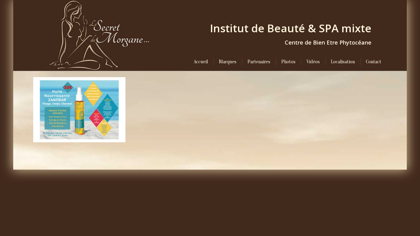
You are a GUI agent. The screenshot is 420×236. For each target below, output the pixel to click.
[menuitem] (200, 61)
